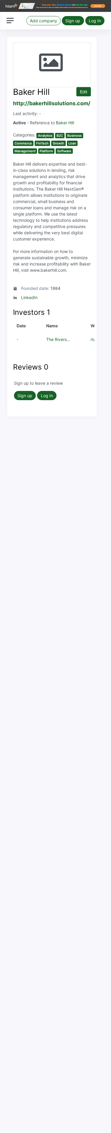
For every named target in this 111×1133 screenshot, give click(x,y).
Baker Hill (65, 122)
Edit (83, 91)
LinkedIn (29, 297)
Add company (43, 20)
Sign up (72, 20)
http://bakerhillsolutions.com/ (51, 103)
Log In (95, 20)
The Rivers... (58, 339)
